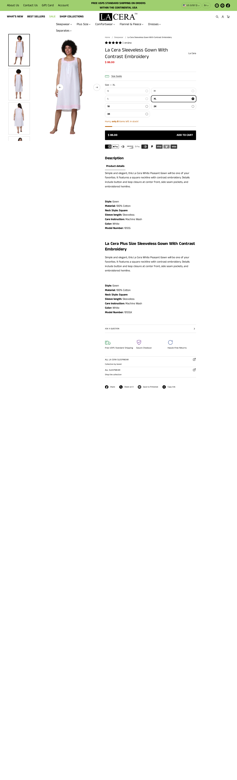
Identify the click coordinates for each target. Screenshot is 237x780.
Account (63, 5)
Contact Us (30, 5)
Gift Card (48, 5)
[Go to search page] (217, 17)
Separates (62, 30)
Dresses (153, 24)
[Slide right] (96, 87)
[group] (115, 166)
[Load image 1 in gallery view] (19, 50)
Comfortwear (104, 24)
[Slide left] (60, 87)
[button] (217, 17)
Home (107, 37)
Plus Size (82, 24)
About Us (13, 5)
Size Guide (116, 76)
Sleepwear (63, 24)
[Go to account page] (223, 17)
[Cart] (228, 17)
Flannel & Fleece (130, 24)
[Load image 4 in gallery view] (19, 118)
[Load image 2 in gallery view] (19, 84)
